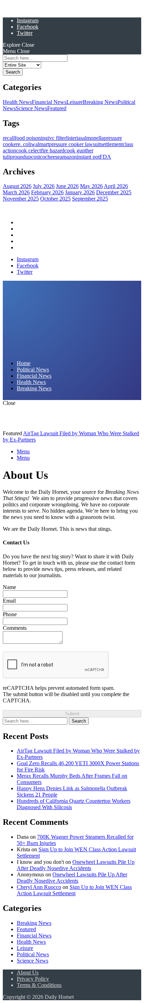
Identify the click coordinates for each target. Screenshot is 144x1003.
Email (9, 601)
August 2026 (17, 186)
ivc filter (57, 138)
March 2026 (16, 192)
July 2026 (44, 186)
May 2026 (91, 186)
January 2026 (80, 192)
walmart (40, 144)
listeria (73, 138)
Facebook (27, 27)
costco (38, 157)
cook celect (28, 150)
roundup (22, 157)
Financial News (49, 102)
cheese (52, 157)
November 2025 (21, 199)
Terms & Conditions (39, 985)
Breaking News (100, 102)
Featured (56, 108)
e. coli (24, 144)
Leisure (74, 102)
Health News (17, 102)
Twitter (25, 33)
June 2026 (67, 186)
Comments (15, 628)
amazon (68, 157)
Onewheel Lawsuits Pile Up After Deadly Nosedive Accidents (76, 865)
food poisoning (31, 138)
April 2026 (116, 186)
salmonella (92, 138)
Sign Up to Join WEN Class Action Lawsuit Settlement (74, 890)
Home (23, 222)
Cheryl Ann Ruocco (39, 887)
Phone (10, 614)
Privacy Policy (33, 979)
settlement (112, 144)
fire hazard (52, 150)
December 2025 (113, 192)
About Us (27, 972)
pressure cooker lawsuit (75, 144)
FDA (105, 157)
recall (9, 138)
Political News (33, 229)
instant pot (88, 157)
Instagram (27, 20)
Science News (31, 108)
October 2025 (55, 199)
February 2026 (47, 192)
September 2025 (90, 199)
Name (9, 587)
